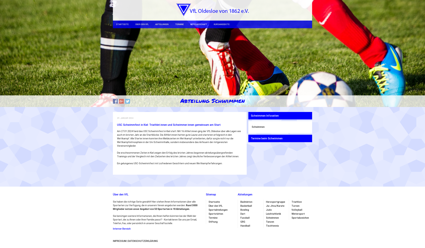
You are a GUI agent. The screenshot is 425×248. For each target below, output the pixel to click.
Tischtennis (272, 225)
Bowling (244, 210)
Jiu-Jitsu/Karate (275, 206)
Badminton (246, 202)
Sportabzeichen (300, 217)
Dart (242, 214)
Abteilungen (162, 24)
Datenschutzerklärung (143, 241)
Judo (269, 210)
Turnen (295, 206)
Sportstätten (216, 214)
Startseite (122, 24)
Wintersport (298, 214)
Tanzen (270, 221)
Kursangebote (222, 24)
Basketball (246, 206)
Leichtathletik (273, 214)
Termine (179, 24)
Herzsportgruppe (275, 202)
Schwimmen (258, 127)
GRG (242, 221)
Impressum (119, 241)
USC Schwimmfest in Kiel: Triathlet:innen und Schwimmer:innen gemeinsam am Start (169, 124)
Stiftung (213, 221)
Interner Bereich (122, 228)
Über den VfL (142, 24)
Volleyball (297, 210)
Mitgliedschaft (198, 24)
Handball (245, 225)
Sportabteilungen (218, 210)
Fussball (245, 217)
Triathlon (297, 202)
